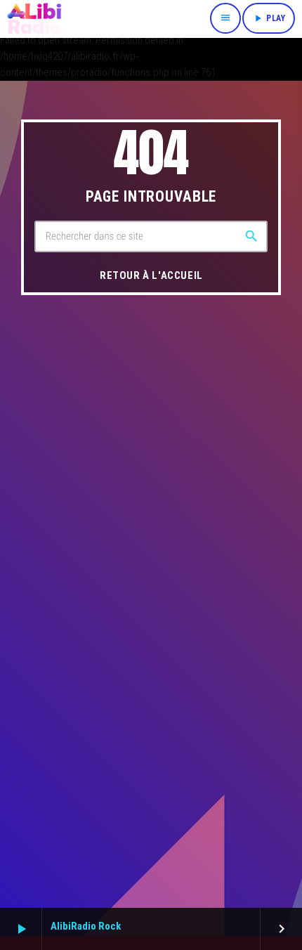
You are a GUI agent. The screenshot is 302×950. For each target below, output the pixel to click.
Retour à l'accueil (151, 275)
